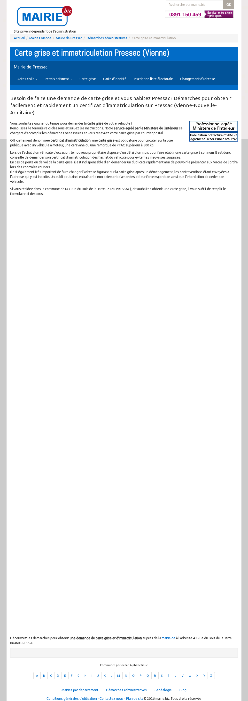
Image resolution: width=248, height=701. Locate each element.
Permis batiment (57, 79)
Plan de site (135, 699)
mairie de (169, 638)
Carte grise (87, 79)
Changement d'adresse (197, 79)
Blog (182, 690)
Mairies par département (80, 690)
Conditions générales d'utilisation (71, 699)
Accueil (19, 38)
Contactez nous (112, 699)
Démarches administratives (107, 38)
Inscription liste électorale (153, 79)
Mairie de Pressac (69, 38)
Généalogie (163, 690)
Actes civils (26, 79)
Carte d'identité (114, 79)
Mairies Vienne (40, 38)
